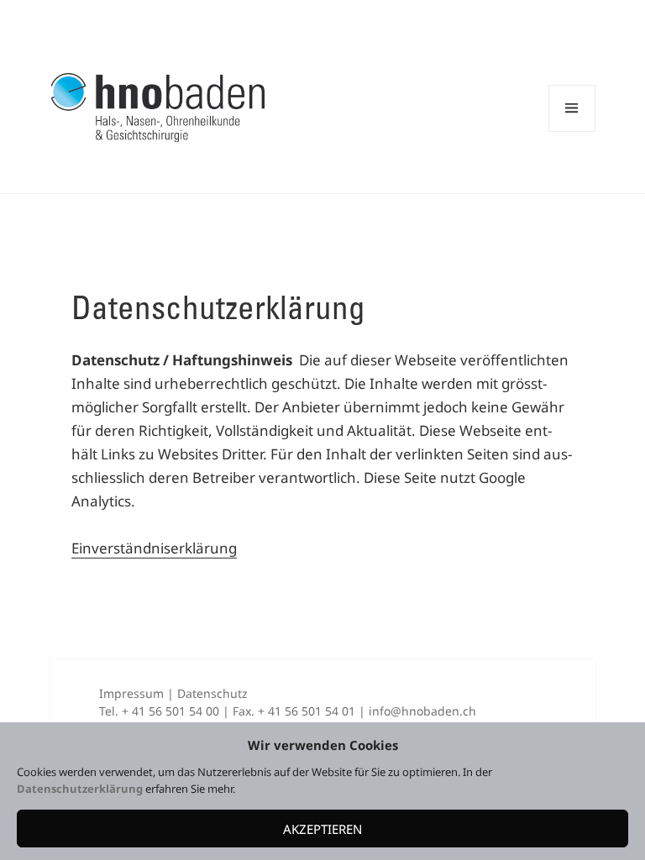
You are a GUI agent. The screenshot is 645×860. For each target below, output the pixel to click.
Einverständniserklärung (154, 548)
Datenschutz (212, 693)
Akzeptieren (322, 829)
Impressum (131, 693)
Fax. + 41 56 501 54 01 (294, 711)
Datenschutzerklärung (81, 788)
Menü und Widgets (572, 131)
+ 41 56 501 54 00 (170, 711)
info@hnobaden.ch (422, 711)
